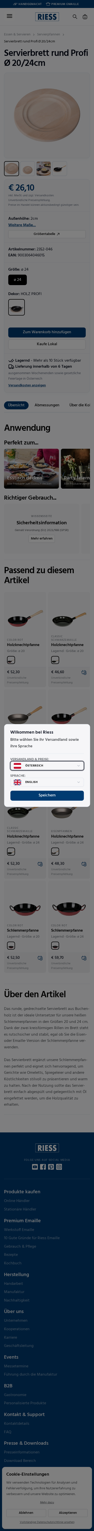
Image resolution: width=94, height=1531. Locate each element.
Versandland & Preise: (29, 759)
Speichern (47, 795)
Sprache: (18, 776)
